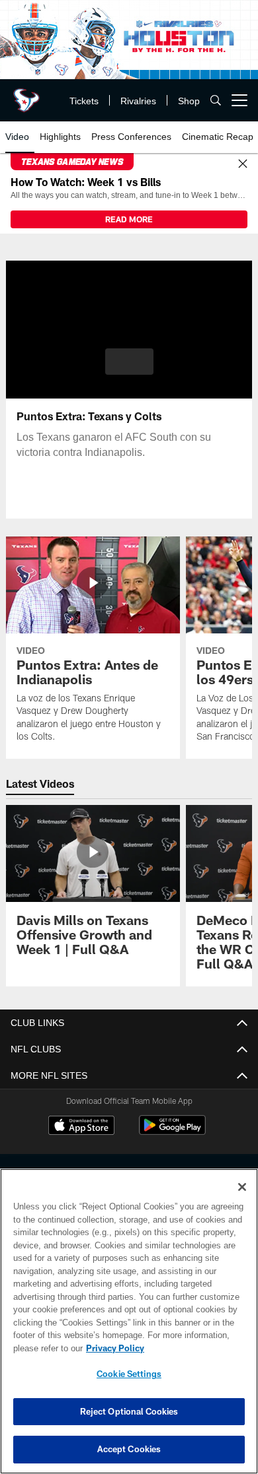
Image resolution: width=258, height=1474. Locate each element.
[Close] (242, 164)
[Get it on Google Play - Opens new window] (172, 1132)
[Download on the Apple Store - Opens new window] (81, 1127)
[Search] (215, 101)
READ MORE (129, 219)
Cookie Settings (129, 1373)
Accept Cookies (129, 1449)
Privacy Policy (112, 1348)
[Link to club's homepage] (26, 95)
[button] (129, 361)
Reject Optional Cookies (129, 1411)
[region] (129, 1321)
